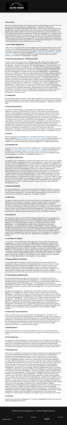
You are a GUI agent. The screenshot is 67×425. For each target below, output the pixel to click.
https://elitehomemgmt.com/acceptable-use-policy (27, 149)
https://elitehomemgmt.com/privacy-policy (31, 138)
